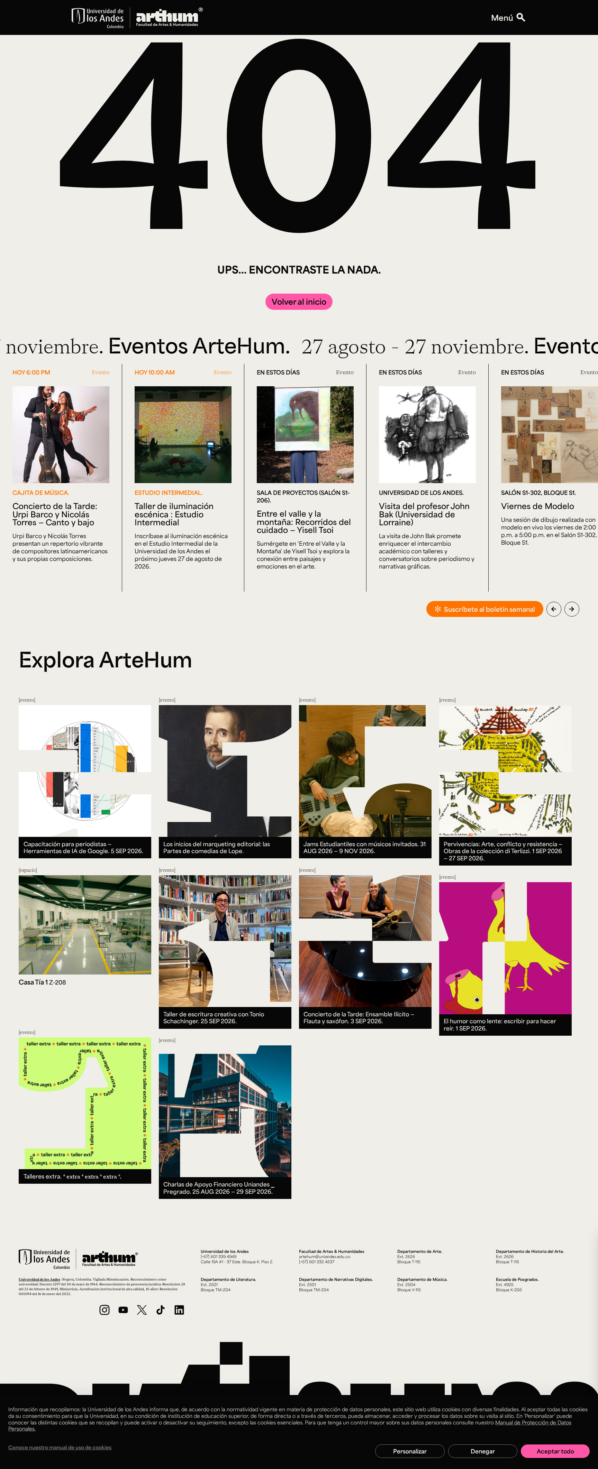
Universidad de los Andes (39, 1279)
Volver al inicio (299, 301)
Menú (502, 17)
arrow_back (554, 608)
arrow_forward (572, 608)
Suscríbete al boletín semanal (489, 609)
